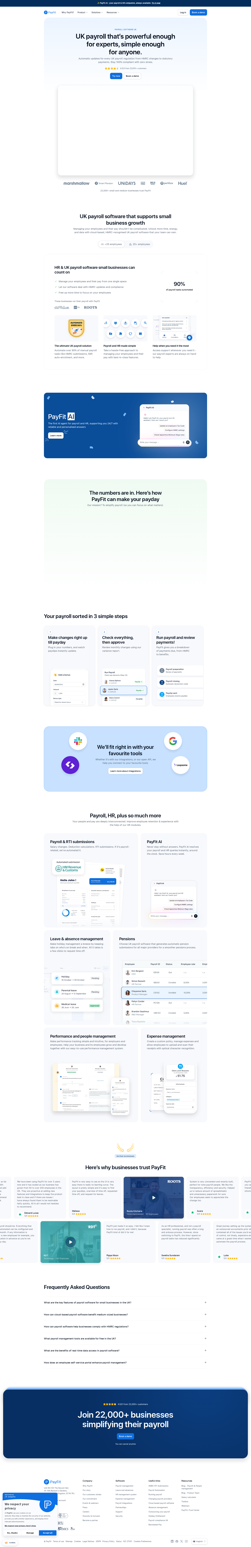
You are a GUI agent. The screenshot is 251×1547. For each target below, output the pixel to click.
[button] (10, 1543)
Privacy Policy (108, 1541)
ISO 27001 (127, 1541)
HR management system (126, 1494)
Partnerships (121, 1507)
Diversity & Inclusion (91, 1516)
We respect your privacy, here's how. (20, 1526)
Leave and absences (124, 1490)
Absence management (158, 1507)
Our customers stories (92, 1494)
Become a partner (90, 1520)
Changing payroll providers (160, 1499)
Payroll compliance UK (158, 1520)
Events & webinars (90, 1503)
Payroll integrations (124, 1503)
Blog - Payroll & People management (191, 1487)
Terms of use (58, 1541)
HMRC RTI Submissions (158, 1486)
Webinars (185, 1506)
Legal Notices (88, 1541)
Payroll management (124, 1486)
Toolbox (184, 1501)
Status (119, 1541)
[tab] (111, 244)
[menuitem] (68, 12)
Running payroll (155, 1494)
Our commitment (90, 1499)
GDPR (98, 1541)
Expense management (125, 1499)
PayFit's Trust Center (190, 1510)
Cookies (77, 1541)
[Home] (50, 12)
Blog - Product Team (190, 1493)
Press (85, 1507)
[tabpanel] (125, 312)
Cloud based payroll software (161, 1503)
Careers (86, 1511)
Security (119, 1516)
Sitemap (69, 1541)
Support (119, 1511)
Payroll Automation (157, 1490)
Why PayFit (87, 1486)
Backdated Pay (155, 1524)
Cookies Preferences (142, 1541)
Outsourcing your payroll (159, 1511)
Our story (87, 1490)
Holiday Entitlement (157, 1516)
